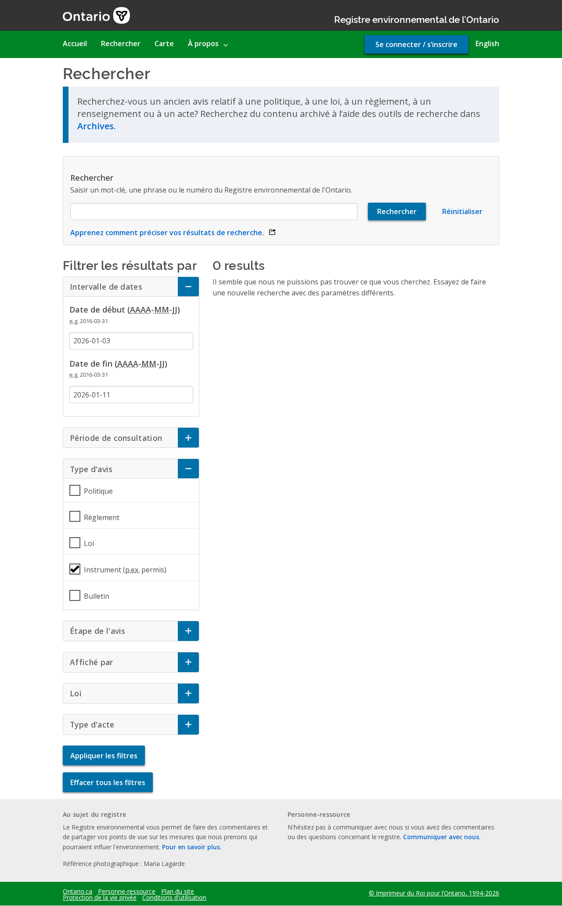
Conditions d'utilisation (174, 898)
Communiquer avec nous (441, 837)
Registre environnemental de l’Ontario (416, 18)
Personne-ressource (126, 891)
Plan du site (177, 891)
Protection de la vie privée (100, 898)
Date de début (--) (124, 309)
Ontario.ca (77, 891)
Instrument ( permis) (125, 570)
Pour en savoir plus (191, 847)
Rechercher (91, 177)
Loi (89, 543)
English (487, 43)
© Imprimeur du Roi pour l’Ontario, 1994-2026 (434, 893)
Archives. (96, 126)
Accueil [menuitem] (75, 43)
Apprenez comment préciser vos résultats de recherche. (173, 232)
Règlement (101, 517)
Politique (98, 491)
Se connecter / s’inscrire (416, 44)
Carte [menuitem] (164, 43)
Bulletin (96, 596)
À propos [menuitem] (203, 43)
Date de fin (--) (118, 363)
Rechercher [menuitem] (120, 43)
